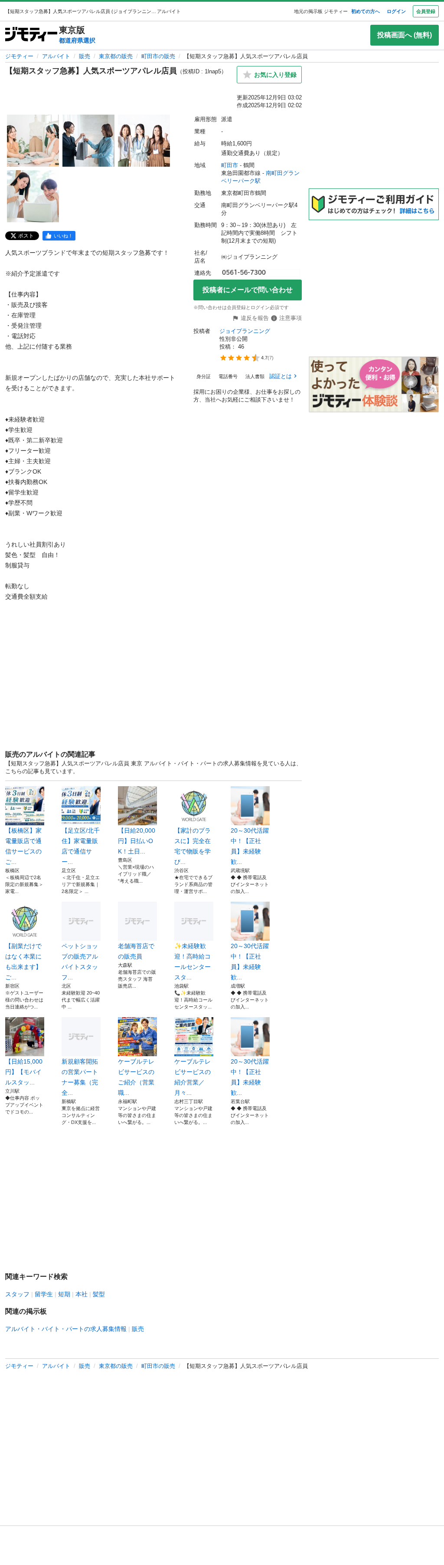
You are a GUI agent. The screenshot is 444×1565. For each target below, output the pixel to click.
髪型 (99, 1294)
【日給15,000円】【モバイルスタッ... (23, 1072)
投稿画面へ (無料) (404, 35)
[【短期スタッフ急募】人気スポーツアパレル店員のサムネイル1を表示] (33, 140)
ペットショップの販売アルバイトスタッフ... (80, 961)
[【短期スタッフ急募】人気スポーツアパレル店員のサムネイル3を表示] (144, 140)
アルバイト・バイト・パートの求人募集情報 (66, 1328)
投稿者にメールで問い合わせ (247, 289)
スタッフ (17, 1294)
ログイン (396, 11)
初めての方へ (365, 11)
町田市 (229, 165)
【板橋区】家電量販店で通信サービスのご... (23, 846)
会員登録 (425, 11)
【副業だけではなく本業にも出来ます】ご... (23, 961)
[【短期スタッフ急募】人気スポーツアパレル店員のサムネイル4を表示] (33, 196)
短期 (64, 1294)
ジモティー (19, 56)
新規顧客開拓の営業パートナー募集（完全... (80, 1077)
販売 (84, 56)
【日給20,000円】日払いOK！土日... (136, 841)
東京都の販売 (116, 56)
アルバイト (56, 56)
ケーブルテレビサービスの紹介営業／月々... (192, 1077)
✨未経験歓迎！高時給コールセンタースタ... (192, 961)
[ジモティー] (31, 35)
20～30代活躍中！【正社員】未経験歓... (250, 846)
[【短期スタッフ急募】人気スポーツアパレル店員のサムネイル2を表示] (88, 140)
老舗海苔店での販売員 (136, 951)
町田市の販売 (158, 56)
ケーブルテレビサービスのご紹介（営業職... (136, 1077)
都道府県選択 (77, 40)
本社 (81, 1294)
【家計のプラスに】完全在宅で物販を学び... (192, 846)
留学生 (44, 1294)
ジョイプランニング (244, 331)
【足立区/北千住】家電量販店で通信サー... (81, 846)
